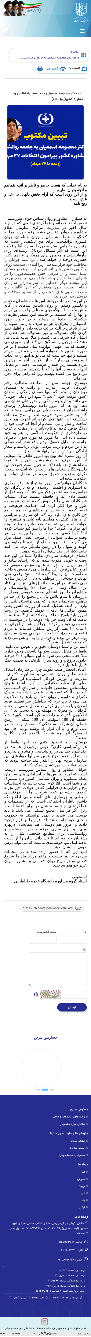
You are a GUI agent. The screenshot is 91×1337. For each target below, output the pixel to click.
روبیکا (82, 1186)
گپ (83, 1193)
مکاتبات (74, 52)
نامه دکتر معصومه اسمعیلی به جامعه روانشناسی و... (48, 58)
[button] (52, 1090)
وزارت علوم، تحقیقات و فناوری (68, 1117)
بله (83, 1200)
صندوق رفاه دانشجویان (72, 1155)
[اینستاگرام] (44, 1321)
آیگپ (82, 1207)
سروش (81, 1179)
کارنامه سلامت (77, 1148)
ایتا (83, 1172)
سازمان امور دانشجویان (72, 1124)
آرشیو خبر (52, 69)
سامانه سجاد (78, 1141)
